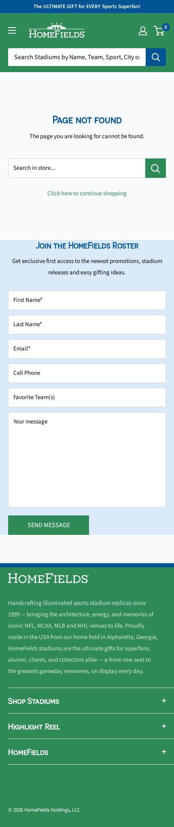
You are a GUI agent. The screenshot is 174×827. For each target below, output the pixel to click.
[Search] (156, 57)
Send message (49, 525)
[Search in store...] (155, 168)
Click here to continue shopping (87, 193)
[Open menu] (12, 30)
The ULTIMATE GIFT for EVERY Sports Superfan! (87, 6)
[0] (159, 31)
